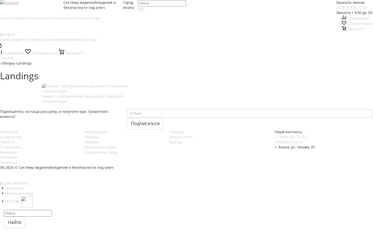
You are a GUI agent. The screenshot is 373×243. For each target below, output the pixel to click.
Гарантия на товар (100, 152)
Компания (9, 131)
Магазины (9, 157)
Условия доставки (100, 147)
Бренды (176, 142)
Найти (14, 222)
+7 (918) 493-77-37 (351, 7)
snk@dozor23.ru (288, 142)
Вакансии (8, 152)
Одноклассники (19, 193)
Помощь (91, 142)
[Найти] (141, 9)
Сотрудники (10, 147)
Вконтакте (15, 188)
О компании (10, 136)
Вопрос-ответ (181, 136)
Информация (96, 131)
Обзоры (91, 136)
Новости (7, 142)
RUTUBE (13, 201)
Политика (8, 162)
